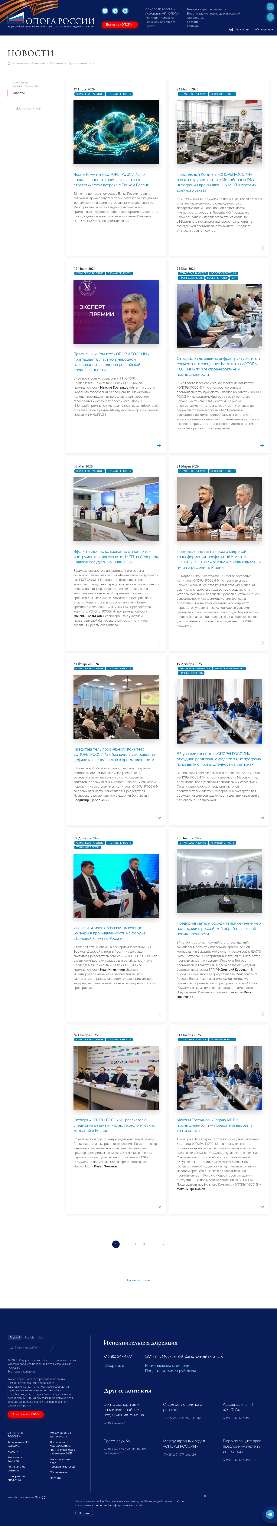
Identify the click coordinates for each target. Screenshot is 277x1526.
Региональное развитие (160, 21)
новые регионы (217, 278)
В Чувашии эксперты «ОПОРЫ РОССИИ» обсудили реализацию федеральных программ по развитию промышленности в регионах (219, 759)
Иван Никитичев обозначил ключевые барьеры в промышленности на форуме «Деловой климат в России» (109, 933)
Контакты (193, 26)
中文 (41, 1337)
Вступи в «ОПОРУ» (120, 24)
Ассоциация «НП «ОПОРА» (162, 13)
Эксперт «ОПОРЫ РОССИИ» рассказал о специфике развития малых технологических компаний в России (114, 1125)
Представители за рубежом (170, 1371)
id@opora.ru (114, 1365)
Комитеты (56, 63)
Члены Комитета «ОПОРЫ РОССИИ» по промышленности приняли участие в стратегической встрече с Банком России (111, 179)
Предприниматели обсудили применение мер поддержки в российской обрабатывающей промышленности (219, 928)
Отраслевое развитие (89, 94)
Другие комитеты (28, 108)
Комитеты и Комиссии (159, 17)
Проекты (150, 26)
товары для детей (87, 847)
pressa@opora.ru (114, 1453)
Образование (195, 17)
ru (270, 17)
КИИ (233, 278)
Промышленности (79, 63)
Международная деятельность (206, 9)
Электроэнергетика (223, 273)
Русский (14, 1337)
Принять (84, 1513)
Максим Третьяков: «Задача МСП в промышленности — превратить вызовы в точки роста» (215, 1125)
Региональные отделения (168, 1365)
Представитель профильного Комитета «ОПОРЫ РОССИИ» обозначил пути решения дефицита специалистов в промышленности (114, 754)
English (29, 1337)
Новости (192, 21)
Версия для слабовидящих (253, 29)
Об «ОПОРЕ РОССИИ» (160, 9)
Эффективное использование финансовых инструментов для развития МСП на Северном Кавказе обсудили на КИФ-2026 (116, 556)
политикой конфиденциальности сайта (120, 1505)
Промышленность (119, 94)
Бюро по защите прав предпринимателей (213, 13)
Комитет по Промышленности (25, 84)
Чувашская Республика (229, 668)
